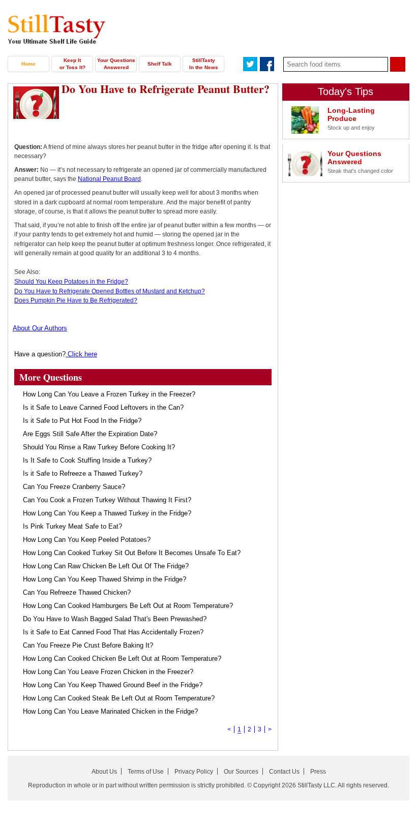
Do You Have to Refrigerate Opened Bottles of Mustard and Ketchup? (109, 291)
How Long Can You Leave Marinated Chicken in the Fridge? (110, 711)
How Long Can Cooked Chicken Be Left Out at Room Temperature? (122, 658)
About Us (104, 771)
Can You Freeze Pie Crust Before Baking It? (88, 645)
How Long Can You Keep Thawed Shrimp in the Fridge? (104, 579)
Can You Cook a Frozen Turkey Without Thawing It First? (107, 500)
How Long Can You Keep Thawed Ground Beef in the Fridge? (112, 685)
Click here (81, 354)
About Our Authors (40, 328)
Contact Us (284, 771)
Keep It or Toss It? (72, 63)
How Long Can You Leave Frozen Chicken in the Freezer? (108, 672)
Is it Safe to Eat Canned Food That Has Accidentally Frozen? (113, 632)
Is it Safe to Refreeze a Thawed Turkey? (82, 473)
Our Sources (241, 771)
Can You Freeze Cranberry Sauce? (74, 487)
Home (28, 64)
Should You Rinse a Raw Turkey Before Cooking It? (99, 447)
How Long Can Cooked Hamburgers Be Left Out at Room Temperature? (128, 605)
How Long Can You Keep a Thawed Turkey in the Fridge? (107, 513)
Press (318, 771)
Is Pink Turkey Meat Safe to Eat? (72, 526)
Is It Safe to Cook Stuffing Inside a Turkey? (87, 460)
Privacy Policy (193, 771)
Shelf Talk (159, 64)
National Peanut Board (109, 178)
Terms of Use (146, 771)
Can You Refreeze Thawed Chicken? (77, 592)
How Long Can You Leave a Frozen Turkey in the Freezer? (109, 394)
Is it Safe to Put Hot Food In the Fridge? (82, 420)
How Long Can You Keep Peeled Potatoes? (87, 539)
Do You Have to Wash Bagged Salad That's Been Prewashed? (114, 619)
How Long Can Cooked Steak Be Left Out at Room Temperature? (119, 698)
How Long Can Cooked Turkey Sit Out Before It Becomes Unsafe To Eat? (132, 553)
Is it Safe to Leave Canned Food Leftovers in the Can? (103, 407)
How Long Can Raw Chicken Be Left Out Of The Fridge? (106, 566)
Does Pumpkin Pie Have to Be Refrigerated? (75, 300)
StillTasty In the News (203, 63)
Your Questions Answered (116, 63)
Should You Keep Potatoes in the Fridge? (71, 281)
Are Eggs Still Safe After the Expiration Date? (90, 434)
